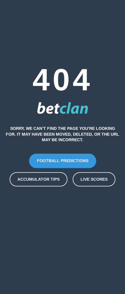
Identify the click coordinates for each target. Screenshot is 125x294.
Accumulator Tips (38, 179)
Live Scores (94, 179)
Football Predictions (62, 160)
